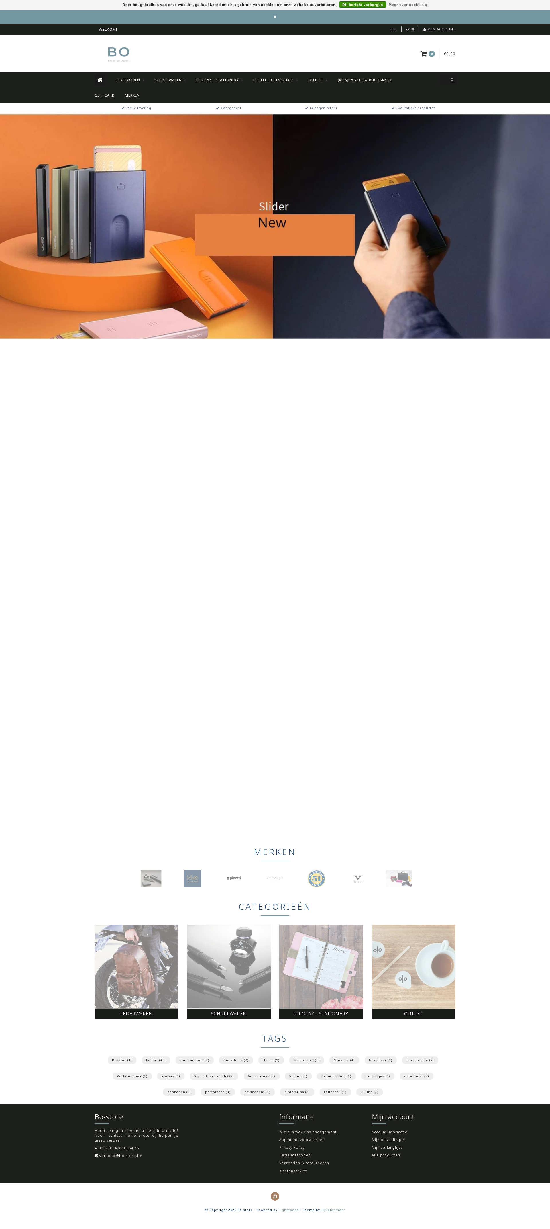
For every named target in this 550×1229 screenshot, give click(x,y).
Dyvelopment (333, 1210)
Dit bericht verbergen (362, 5)
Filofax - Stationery (217, 79)
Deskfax (122, 1060)
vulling (369, 1092)
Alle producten (386, 1155)
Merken (132, 95)
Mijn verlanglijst (387, 1147)
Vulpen (298, 1076)
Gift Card (105, 95)
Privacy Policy (292, 1147)
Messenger (307, 1060)
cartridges (378, 1076)
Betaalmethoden (295, 1155)
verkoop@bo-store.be (120, 1155)
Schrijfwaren (168, 79)
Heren (271, 1060)
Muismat (344, 1060)
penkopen (179, 1092)
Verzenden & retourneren (304, 1162)
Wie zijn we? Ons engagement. (308, 1132)
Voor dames (261, 1076)
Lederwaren (128, 79)
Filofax (156, 1060)
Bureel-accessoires (273, 79)
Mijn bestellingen (388, 1139)
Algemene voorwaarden (302, 1139)
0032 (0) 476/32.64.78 (119, 1148)
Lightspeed (289, 1210)
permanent (257, 1092)
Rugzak (171, 1076)
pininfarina (297, 1092)
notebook (416, 1076)
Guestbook (236, 1060)
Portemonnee (132, 1076)
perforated (218, 1092)
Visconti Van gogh (214, 1076)
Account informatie (390, 1132)
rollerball (335, 1092)
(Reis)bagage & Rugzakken (365, 79)
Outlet (315, 79)
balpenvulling (336, 1076)
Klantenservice (293, 1171)
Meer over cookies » (408, 5)
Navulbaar (380, 1060)
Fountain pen (194, 1060)
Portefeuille (420, 1060)
